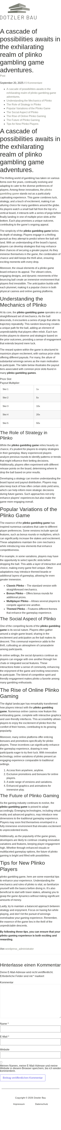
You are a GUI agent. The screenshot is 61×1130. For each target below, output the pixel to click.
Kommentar (6, 982)
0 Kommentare (33, 83)
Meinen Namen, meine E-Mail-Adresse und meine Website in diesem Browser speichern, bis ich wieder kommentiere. (30, 1068)
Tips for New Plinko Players (22, 124)
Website (4, 1049)
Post (2, 75)
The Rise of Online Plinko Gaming (26, 116)
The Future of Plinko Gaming (23, 120)
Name (4, 1024)
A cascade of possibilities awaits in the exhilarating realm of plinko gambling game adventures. (31, 93)
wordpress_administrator (19, 948)
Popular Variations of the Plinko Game (28, 108)
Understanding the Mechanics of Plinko (29, 100)
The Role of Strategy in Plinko (24, 104)
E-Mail (4, 1036)
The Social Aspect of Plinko (22, 112)
